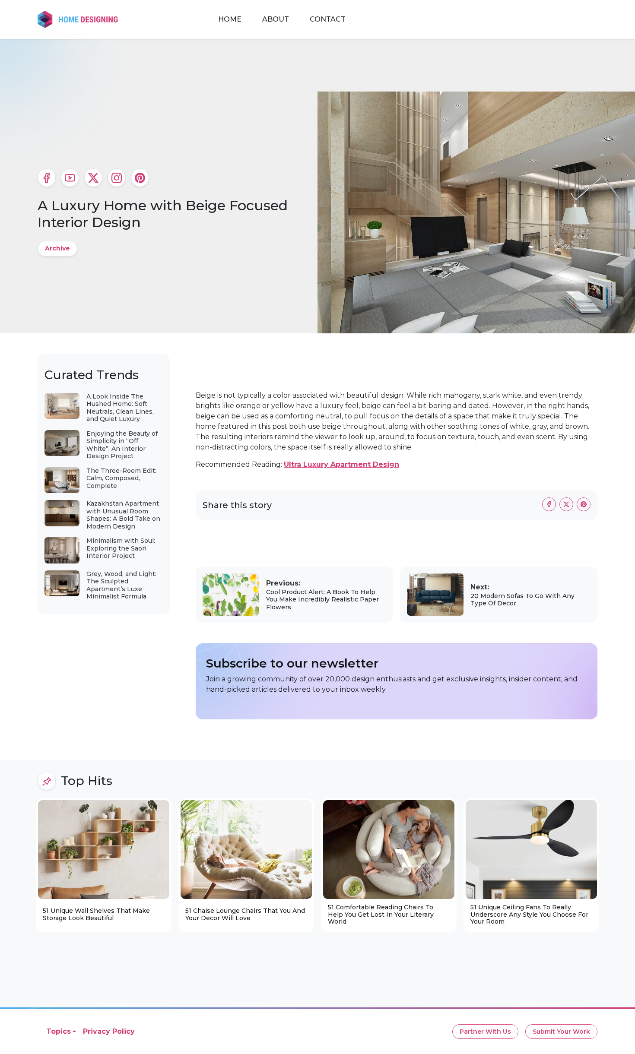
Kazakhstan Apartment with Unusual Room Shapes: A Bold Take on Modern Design (123, 515)
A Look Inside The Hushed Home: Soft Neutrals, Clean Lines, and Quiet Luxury (120, 407)
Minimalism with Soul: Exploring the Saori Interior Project (120, 548)
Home (229, 19)
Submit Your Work (561, 1031)
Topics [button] (58, 1031)
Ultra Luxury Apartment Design (341, 464)
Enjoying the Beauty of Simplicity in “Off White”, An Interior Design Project (122, 445)
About (275, 19)
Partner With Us (485, 1031)
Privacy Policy (109, 1031)
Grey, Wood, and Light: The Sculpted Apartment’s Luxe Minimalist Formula (121, 585)
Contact (328, 19)
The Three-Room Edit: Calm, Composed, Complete (121, 478)
